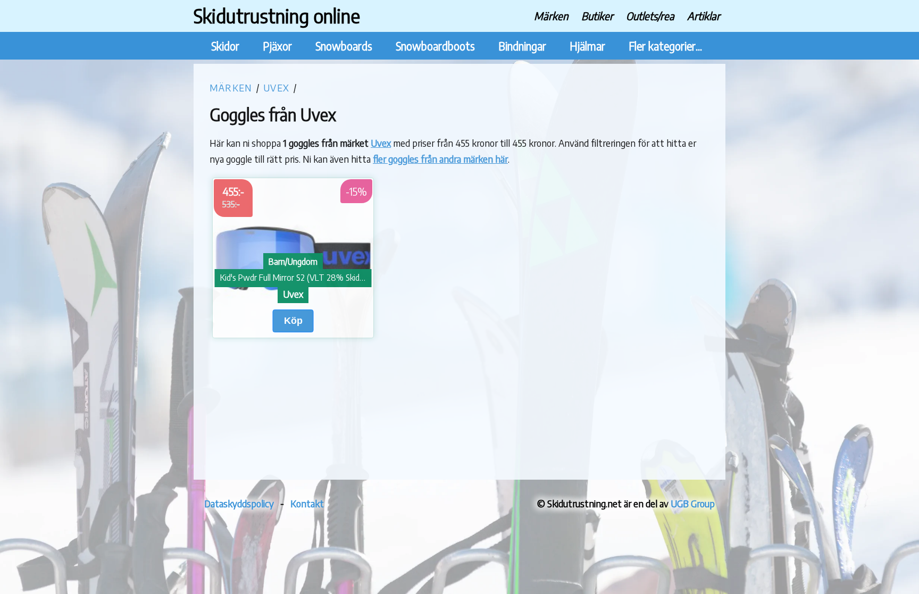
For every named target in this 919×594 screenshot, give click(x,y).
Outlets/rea (650, 15)
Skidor (225, 46)
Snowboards (343, 46)
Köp (293, 320)
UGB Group (693, 503)
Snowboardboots (435, 46)
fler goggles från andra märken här (440, 159)
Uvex (276, 87)
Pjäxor (277, 46)
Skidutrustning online (277, 16)
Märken (551, 15)
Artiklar (703, 15)
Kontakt (307, 503)
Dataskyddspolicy (239, 503)
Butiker (597, 15)
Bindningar (522, 46)
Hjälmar (587, 46)
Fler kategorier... (665, 46)
